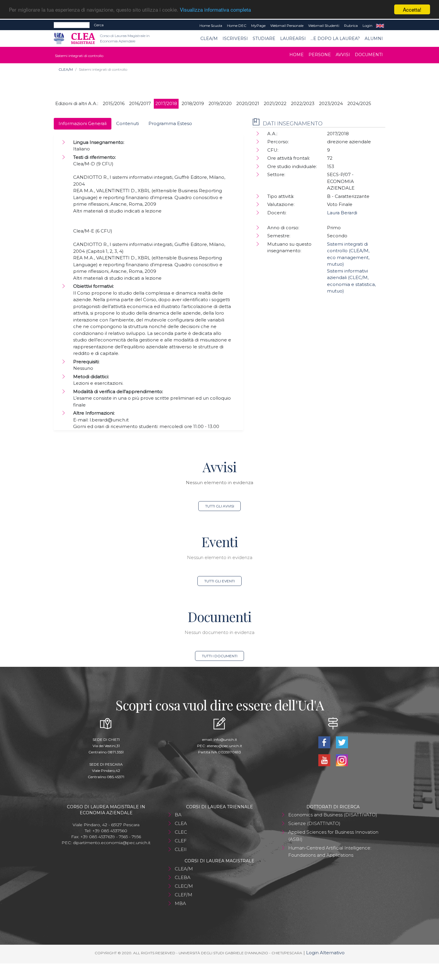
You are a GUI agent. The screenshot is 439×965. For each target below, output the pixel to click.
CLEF (181, 841)
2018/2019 (193, 103)
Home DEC (236, 25)
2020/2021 (247, 103)
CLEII (181, 849)
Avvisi (343, 54)
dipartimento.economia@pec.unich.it (112, 842)
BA (178, 815)
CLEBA (183, 877)
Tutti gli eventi (219, 581)
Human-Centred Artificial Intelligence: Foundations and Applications (329, 851)
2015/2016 (114, 103)
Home (296, 54)
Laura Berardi (342, 213)
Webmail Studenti (323, 25)
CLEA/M (209, 38)
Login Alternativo (325, 952)
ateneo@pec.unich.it (224, 746)
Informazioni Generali (83, 123)
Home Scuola (210, 25)
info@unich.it (225, 739)
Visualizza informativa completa (215, 9)
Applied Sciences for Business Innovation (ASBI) (333, 835)
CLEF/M (183, 895)
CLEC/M (184, 886)
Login (367, 25)
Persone (319, 54)
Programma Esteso (170, 123)
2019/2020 (220, 103)
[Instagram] (342, 760)
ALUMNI (374, 38)
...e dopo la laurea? (335, 38)
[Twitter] (342, 742)
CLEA (181, 823)
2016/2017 (140, 103)
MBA (180, 903)
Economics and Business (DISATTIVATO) (332, 815)
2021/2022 (275, 103)
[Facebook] (324, 742)
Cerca (99, 25)
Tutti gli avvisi (219, 506)
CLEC (181, 832)
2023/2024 (331, 103)
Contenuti (127, 123)
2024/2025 (359, 103)
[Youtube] (324, 760)
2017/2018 (166, 103)
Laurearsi (293, 38)
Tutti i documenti (219, 656)
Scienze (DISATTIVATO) (314, 823)
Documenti (369, 54)
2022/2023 (302, 103)
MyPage (258, 25)
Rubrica (351, 25)
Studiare (264, 38)
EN (380, 26)
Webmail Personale (286, 25)
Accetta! (412, 9)
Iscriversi (235, 38)
